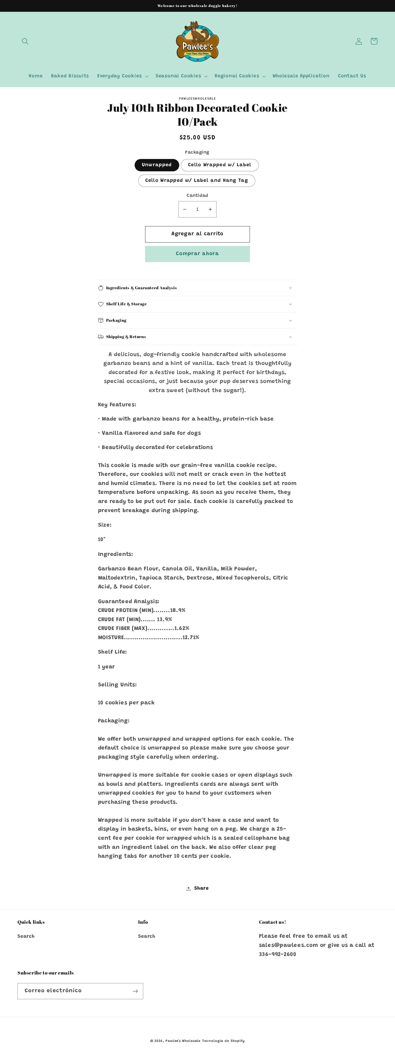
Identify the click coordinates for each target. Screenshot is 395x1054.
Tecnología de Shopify (223, 1041)
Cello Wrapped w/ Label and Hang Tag (196, 180)
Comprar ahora (197, 253)
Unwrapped (157, 165)
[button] (25, 41)
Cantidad (197, 196)
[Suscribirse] (135, 991)
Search (26, 936)
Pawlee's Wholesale (183, 1041)
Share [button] (201, 888)
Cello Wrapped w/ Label (220, 165)
